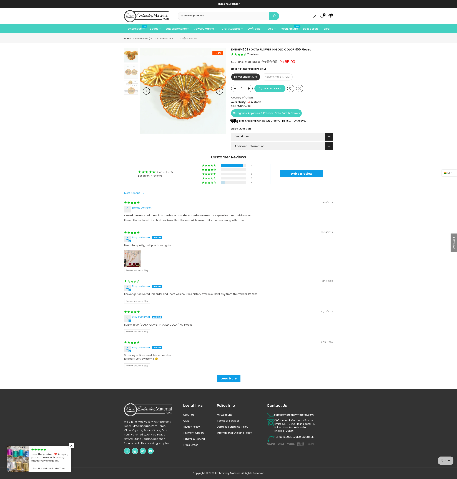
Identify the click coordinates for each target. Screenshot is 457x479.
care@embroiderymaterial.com (294, 415)
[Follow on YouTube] (151, 451)
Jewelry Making (204, 29)
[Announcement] (231, 4)
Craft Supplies (231, 29)
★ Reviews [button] (454, 242)
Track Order (190, 445)
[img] (132, 202)
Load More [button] (229, 378)
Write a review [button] (301, 174)
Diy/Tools (254, 29)
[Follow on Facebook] (127, 451)
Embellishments (176, 29)
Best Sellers (310, 29)
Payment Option (193, 433)
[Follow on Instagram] (135, 451)
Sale (270, 29)
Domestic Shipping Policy (232, 427)
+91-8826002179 (284, 437)
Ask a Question (241, 128)
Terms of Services (228, 421)
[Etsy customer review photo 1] (132, 258)
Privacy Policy (191, 427)
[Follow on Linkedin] (143, 451)
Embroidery (137, 28)
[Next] (219, 91)
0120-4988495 (304, 437)
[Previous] (146, 91)
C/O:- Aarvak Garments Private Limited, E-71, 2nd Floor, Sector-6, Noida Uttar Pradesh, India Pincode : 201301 (294, 426)
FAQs (186, 421)
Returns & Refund (194, 439)
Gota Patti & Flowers (287, 113)
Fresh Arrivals (290, 28)
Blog (327, 29)
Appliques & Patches (260, 113)
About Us (188, 415)
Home (127, 38)
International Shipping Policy (234, 433)
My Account (224, 415)
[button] (239, 54)
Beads (154, 29)
